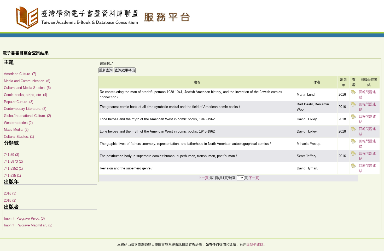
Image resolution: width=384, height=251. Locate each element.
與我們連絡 (254, 245)
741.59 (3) (11, 155)
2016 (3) (10, 193)
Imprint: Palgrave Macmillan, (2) (28, 225)
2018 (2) (10, 200)
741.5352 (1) (13, 168)
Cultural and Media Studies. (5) (27, 88)
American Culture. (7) (20, 74)
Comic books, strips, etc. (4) (25, 95)
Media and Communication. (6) (27, 81)
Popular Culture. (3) (18, 102)
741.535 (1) (12, 176)
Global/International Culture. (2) (27, 116)
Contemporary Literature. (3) (25, 109)
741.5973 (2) (13, 161)
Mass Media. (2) (16, 130)
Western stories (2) (18, 123)
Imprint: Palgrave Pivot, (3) (24, 218)
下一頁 (254, 178)
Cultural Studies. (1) (19, 137)
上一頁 (203, 178)
